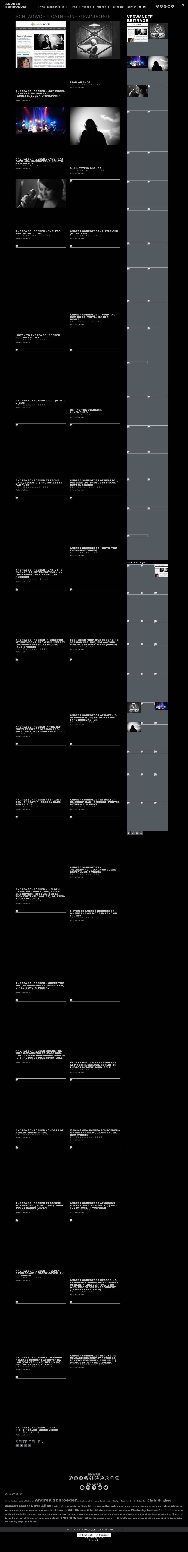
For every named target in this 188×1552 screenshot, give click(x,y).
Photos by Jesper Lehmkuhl (71, 1514)
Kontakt (131, 7)
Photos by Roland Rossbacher (154, 1514)
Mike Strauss (76, 1510)
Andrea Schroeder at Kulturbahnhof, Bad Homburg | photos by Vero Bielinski (95, 802)
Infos (73, 7)
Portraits (65, 1517)
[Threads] (165, 6)
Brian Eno (142, 1501)
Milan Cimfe (95, 1510)
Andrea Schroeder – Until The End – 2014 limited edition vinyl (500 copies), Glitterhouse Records (40, 573)
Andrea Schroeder (16, 5)
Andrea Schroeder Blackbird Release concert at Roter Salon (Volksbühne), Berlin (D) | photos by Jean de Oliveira (93, 1359)
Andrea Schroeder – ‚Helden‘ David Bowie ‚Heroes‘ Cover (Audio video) (40, 1273)
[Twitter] (105, 1487)
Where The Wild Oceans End (152, 1518)
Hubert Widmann (172, 1506)
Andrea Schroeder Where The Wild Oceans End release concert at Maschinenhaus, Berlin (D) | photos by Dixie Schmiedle (40, 1054)
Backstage (106, 1501)
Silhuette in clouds (85, 168)
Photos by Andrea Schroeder (153, 1510)
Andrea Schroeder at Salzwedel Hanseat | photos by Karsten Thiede (39, 802)
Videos (86, 7)
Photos (101, 7)
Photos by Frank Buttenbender (42, 1514)
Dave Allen (41, 1506)
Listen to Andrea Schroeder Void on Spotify (38, 336)
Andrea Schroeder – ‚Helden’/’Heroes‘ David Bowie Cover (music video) (93, 869)
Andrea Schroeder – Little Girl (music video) (94, 232)
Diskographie (55, 7)
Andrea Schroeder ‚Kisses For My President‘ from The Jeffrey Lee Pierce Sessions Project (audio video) (40, 643)
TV (114, 1518)
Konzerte (118, 7)
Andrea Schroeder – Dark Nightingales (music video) (37, 1428)
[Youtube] (168, 6)
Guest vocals (123, 1506)
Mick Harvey (58, 1510)
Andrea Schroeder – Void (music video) (41, 401)
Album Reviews (12, 1501)
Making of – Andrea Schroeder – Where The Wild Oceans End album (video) (95, 1132)
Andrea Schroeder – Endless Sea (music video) (38, 232)
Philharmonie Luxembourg (116, 1511)
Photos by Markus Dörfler (124, 1514)
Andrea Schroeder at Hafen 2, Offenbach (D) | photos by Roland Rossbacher (93, 717)
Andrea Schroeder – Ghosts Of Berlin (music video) (40, 1131)
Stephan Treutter (105, 1518)
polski (54, 1518)
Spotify (92, 1518)
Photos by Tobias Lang (38, 1518)
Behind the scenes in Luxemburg (86, 411)
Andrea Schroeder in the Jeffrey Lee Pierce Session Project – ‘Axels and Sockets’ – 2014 (41, 729)
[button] (183, 5)
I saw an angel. (81, 82)
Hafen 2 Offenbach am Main (146, 1506)
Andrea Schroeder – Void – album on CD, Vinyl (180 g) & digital (93, 317)
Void (135, 1518)
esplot (69, 1506)
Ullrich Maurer (124, 1518)
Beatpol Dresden (120, 1501)
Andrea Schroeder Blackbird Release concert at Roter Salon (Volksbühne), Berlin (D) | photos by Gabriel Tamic (39, 1361)
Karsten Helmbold (29, 1511)
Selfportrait (80, 1518)
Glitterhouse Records (102, 1506)
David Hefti (58, 1506)
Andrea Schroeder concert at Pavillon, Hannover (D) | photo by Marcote (39, 161)
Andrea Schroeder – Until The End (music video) (93, 549)
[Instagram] (161, 6)
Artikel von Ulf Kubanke (88, 1501)
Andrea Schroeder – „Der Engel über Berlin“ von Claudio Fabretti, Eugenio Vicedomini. (40, 93)
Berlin (133, 1501)
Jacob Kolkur (12, 1511)
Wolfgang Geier (174, 1518)
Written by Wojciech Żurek (21, 1522)
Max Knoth (44, 1511)
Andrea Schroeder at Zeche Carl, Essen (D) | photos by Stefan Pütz (39, 482)
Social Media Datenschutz (94, 1535)
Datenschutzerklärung (94, 1533)
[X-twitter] (172, 6)
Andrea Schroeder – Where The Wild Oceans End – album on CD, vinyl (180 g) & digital (40, 985)
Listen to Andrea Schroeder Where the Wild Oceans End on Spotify (93, 913)
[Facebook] (157, 6)
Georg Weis (80, 1506)
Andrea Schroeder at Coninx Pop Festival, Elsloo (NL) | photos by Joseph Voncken (93, 1205)
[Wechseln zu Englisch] (139, 7)
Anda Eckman (26, 1501)
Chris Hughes (159, 1500)
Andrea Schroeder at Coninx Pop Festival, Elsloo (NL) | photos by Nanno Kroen (39, 1205)
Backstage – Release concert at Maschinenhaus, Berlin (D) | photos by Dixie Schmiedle (93, 1065)
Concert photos (17, 1506)
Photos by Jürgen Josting (98, 1514)
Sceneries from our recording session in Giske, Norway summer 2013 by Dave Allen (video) (94, 642)
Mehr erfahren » (23, 101)
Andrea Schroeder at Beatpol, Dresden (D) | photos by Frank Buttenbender (94, 482)
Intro (41, 7)
